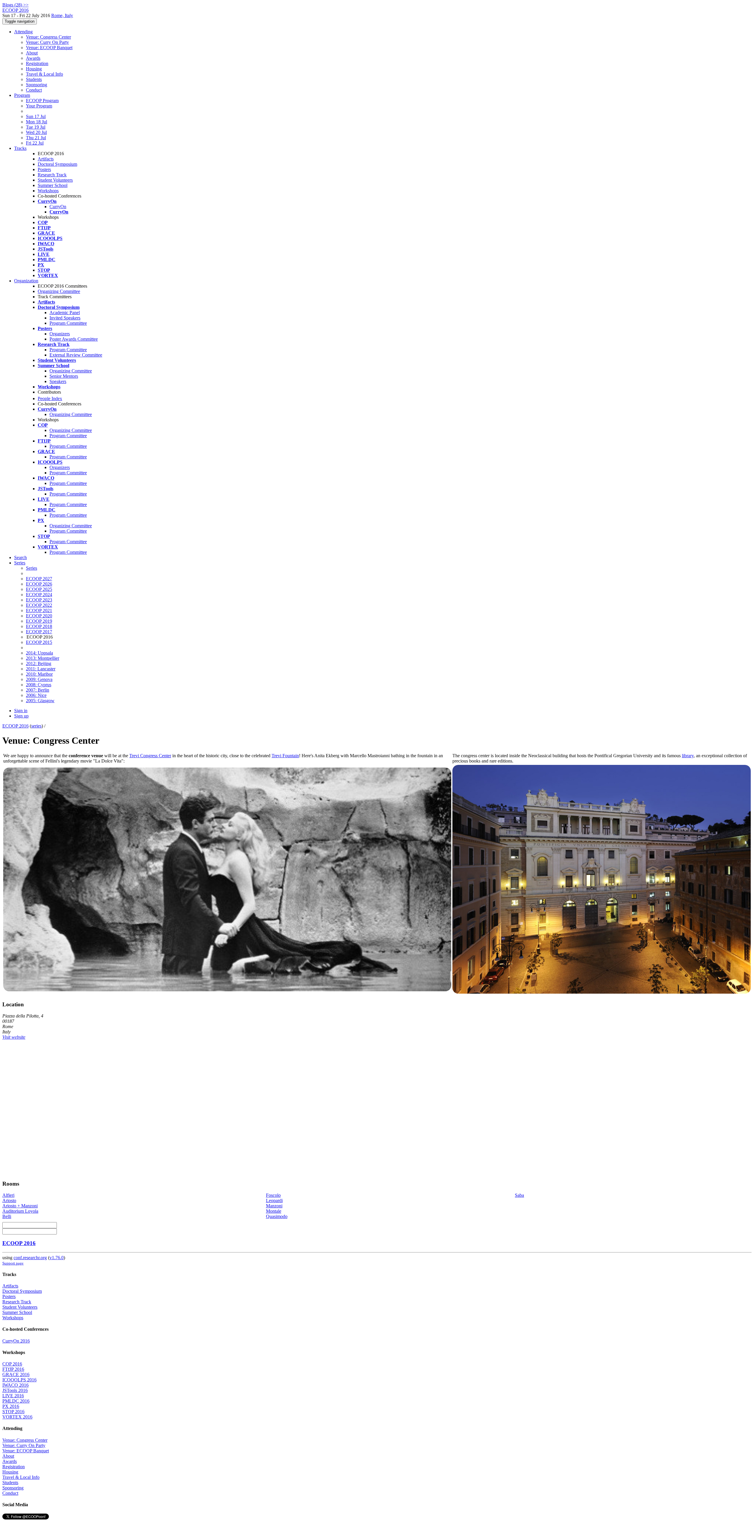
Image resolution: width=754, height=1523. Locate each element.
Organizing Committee (59, 291)
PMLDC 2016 (15, 1400)
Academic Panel (64, 312)
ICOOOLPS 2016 (19, 1379)
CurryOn (57, 206)
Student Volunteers (55, 180)
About (32, 52)
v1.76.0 (56, 1257)
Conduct (34, 89)
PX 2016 (10, 1406)
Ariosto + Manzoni (20, 1205)
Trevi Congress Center (150, 755)
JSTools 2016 (15, 1390)
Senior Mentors (63, 376)
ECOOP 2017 (39, 631)
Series (31, 568)
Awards (33, 58)
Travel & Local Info (44, 74)
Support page (13, 1263)
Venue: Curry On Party (47, 42)
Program (22, 95)
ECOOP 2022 (39, 605)
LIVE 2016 (13, 1395)
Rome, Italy (62, 15)
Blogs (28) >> (15, 4)
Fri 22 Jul (35, 142)
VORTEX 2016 (17, 1416)
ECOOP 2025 (39, 589)
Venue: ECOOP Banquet (49, 47)
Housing (34, 68)
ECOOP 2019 (39, 621)
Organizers (59, 333)
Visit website (13, 1037)
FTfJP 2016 (13, 1369)
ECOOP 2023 (39, 599)
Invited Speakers (64, 317)
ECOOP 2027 (39, 578)
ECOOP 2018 (39, 626)
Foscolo (273, 1195)
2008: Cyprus (38, 684)
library (688, 755)
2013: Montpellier (42, 658)
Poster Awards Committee (73, 339)
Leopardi (274, 1200)
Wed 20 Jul (36, 132)
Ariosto (9, 1200)
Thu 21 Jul (36, 137)
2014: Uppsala (39, 652)
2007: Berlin (37, 689)
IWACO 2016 (15, 1385)
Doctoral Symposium (57, 164)
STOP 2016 (13, 1411)
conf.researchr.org (30, 1257)
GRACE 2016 (15, 1374)
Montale (273, 1211)
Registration (37, 63)
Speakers (57, 381)
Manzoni (274, 1205)
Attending (23, 31)
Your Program (39, 105)
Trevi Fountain (285, 755)
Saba (519, 1195)
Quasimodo (276, 1216)
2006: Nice (36, 695)
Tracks (20, 148)
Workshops (48, 190)
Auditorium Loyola (20, 1211)
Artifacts (46, 158)
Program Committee (68, 323)
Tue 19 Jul (35, 127)
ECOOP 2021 (39, 610)
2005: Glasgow (40, 700)
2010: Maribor (39, 674)
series (36, 725)
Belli (6, 1216)
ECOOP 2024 (39, 594)
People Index (50, 398)
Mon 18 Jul (36, 121)
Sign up (21, 715)
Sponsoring (36, 84)
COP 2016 (12, 1363)
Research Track (52, 174)
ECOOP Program (42, 100)
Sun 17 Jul (36, 116)
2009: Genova (39, 679)
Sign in (20, 710)
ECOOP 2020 (39, 615)
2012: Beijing (38, 663)
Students (34, 79)
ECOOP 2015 (39, 642)
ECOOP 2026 (39, 583)
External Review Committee (75, 354)
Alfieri (8, 1195)
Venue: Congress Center (48, 36)
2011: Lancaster (40, 668)
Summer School (52, 185)
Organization (26, 280)
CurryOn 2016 (16, 1340)
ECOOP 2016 (15, 725)
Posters (44, 169)
